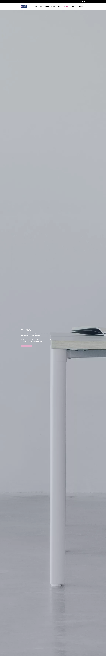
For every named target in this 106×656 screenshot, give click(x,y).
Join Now (81, 6)
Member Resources (39, 346)
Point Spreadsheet (26, 346)
